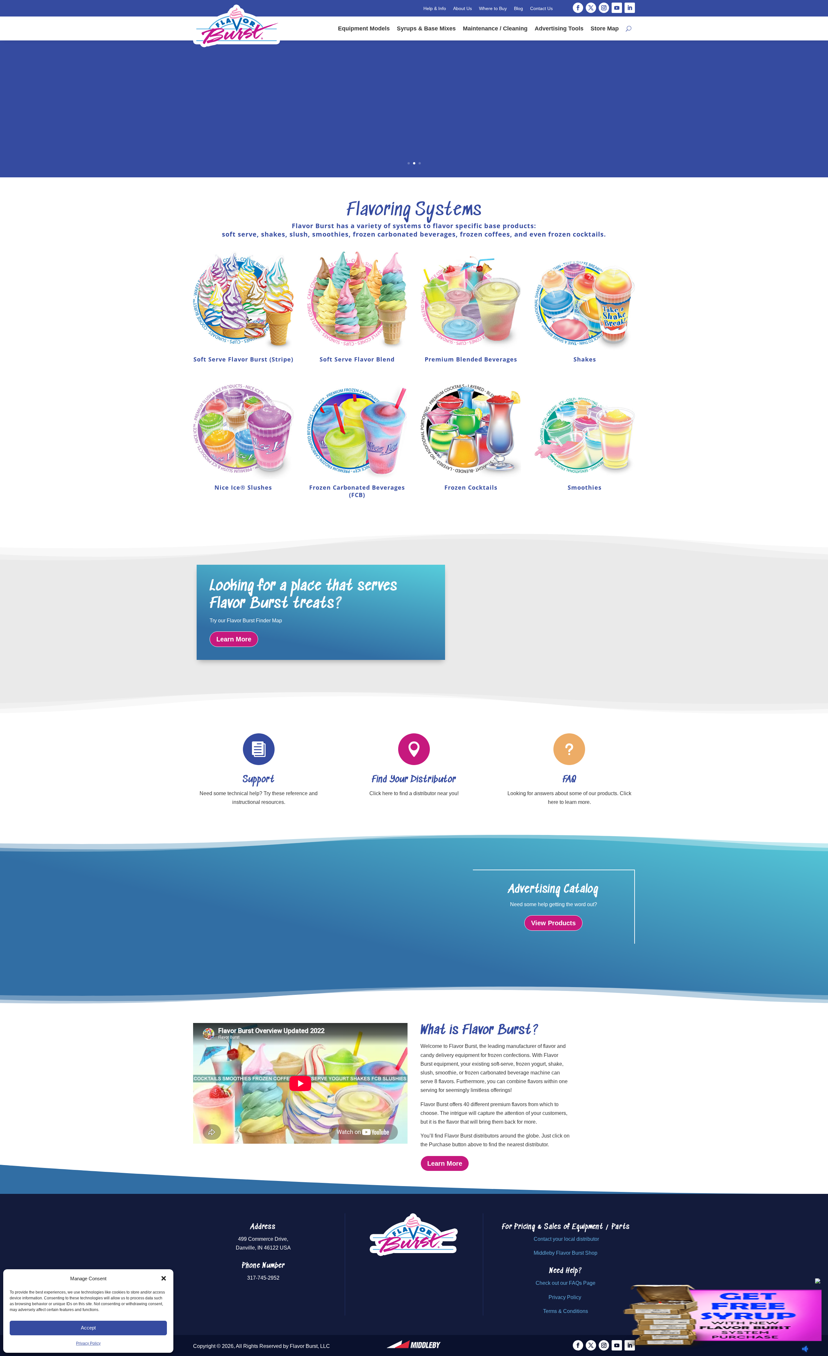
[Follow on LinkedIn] (630, 8)
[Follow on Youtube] (617, 8)
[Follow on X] (591, 8)
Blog (518, 8)
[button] (163, 1278)
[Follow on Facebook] (578, 8)
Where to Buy (493, 8)
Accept (88, 1327)
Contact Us (541, 8)
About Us (462, 8)
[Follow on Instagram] (604, 8)
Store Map (605, 28)
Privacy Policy (88, 1343)
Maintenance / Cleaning (495, 28)
